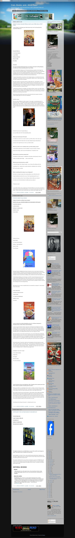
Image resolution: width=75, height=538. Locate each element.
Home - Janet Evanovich (53, 397)
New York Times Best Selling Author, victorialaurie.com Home (55, 410)
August (50, 465)
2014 (50, 492)
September (51, 464)
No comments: (31, 406)
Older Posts (42, 489)
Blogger (43, 535)
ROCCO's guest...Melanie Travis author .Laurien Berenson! (56, 292)
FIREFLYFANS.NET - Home (53, 414)
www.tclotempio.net (50, 124)
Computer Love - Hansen (53, 416)
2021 (50, 458)
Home (14, 10)
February (51, 480)
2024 (50, 454)
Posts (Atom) (20, 491)
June (50, 468)
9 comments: (31, 192)
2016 (50, 489)
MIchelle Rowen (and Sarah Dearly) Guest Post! (57, 318)
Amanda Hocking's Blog (53, 388)
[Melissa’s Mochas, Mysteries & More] (54, 195)
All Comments (51, 522)
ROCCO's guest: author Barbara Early (56, 333)
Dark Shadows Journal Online (54, 400)
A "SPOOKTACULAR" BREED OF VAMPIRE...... (56, 325)
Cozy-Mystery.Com (52, 407)
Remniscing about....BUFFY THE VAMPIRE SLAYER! (57, 271)
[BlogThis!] (37, 192)
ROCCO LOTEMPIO (55, 505)
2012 (50, 495)
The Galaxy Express (52, 386)
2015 (50, 491)
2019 (50, 485)
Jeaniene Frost (51, 378)
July (50, 467)
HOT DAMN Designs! (52, 399)
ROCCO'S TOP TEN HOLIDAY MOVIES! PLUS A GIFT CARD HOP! (56, 284)
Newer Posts (16, 489)
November (51, 461)
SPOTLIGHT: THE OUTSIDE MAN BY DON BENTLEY (25, 412)
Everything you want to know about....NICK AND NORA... (27, 10)
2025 (50, 452)
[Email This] (36, 192)
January (50, 482)
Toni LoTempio (49, 420)
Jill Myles (50, 375)
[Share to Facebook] (39, 192)
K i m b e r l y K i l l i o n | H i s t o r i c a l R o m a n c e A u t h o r (55, 403)
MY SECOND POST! (55, 263)
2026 (50, 451)
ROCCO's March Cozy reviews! (20, 198)
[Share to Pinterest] (40, 192)
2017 (50, 488)
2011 (49, 497)
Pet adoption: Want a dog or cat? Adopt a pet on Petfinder (54, 412)
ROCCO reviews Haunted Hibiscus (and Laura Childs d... (55, 475)
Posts (50, 257)
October (50, 462)
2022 (50, 457)
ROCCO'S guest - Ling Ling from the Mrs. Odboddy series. (56, 299)
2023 (50, 455)
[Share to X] (38, 192)
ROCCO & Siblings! (43, 10)
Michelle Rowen (51, 380)
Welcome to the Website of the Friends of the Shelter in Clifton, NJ (55, 395)
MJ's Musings (51, 383)
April (50, 471)
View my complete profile (51, 515)
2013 (50, 494)
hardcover (17, 483)
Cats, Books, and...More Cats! (24, 5)
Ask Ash (50, 391)
